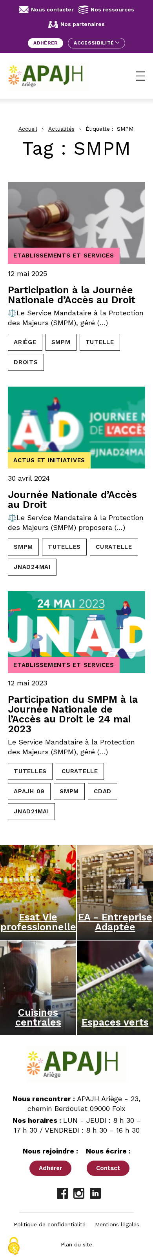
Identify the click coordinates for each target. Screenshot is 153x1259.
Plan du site (76, 1244)
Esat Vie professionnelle (38, 922)
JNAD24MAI (32, 566)
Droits (26, 362)
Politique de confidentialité (50, 1224)
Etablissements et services (63, 255)
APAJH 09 (29, 791)
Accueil (27, 129)
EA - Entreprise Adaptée (115, 922)
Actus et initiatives (49, 460)
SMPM (61, 342)
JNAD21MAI (31, 811)
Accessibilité (94, 43)
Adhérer (45, 43)
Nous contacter (52, 9)
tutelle (100, 342)
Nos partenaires (82, 24)
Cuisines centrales (38, 1017)
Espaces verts (115, 1022)
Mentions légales (117, 1224)
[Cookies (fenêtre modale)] (13, 1246)
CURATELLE (114, 546)
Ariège (25, 342)
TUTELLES (64, 546)
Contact (108, 1168)
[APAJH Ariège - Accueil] (49, 76)
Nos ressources (112, 9)
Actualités (61, 129)
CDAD (102, 791)
